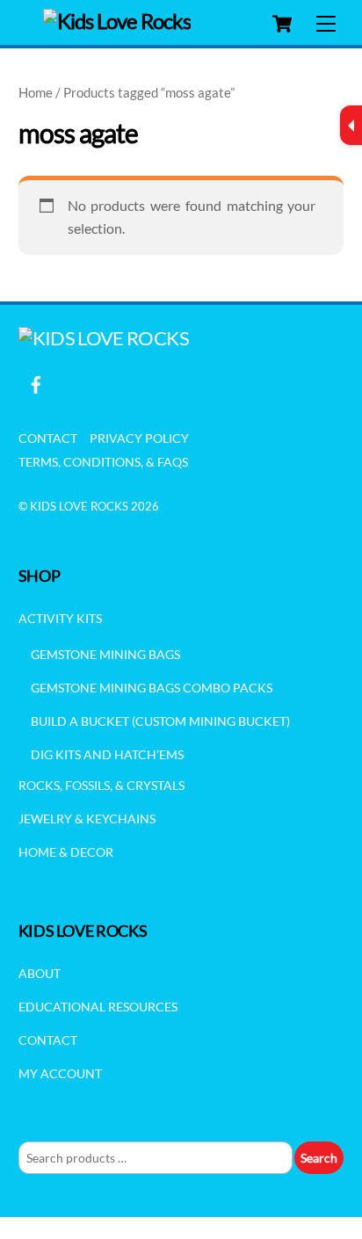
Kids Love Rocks (79, 506)
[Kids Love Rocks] (117, 20)
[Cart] (282, 23)
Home (35, 92)
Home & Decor (65, 851)
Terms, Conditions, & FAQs (103, 461)
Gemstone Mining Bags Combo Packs (151, 687)
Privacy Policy (139, 438)
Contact (47, 438)
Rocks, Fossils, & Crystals (101, 785)
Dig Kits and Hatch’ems (107, 754)
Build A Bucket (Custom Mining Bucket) (160, 721)
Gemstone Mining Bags (105, 654)
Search (318, 1157)
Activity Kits (60, 618)
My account (60, 1073)
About (39, 973)
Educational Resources (97, 1006)
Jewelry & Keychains (87, 818)
